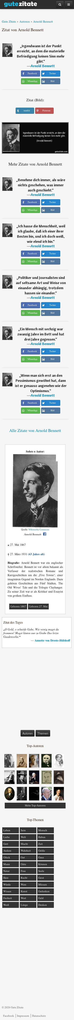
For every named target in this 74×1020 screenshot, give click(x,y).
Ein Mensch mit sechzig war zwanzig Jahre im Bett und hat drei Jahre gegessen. (40, 334)
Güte (23, 864)
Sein (23, 830)
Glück (6, 857)
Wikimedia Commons (39, 529)
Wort (23, 898)
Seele (41, 871)
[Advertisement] (37, 690)
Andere (7, 850)
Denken (42, 905)
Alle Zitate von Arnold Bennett (35, 430)
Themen (42, 733)
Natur (6, 871)
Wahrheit (26, 850)
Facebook (8, 1016)
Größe (41, 850)
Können (42, 864)
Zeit (40, 844)
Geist (41, 878)
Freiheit (7, 898)
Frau (23, 871)
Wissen (7, 891)
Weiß (6, 905)
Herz (5, 878)
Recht (24, 878)
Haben (41, 837)
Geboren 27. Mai (38, 606)
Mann (6, 864)
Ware (23, 884)
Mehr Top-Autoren (35, 805)
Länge (24, 905)
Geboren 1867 (18, 606)
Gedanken (44, 891)
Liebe (6, 837)
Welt (23, 837)
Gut (23, 857)
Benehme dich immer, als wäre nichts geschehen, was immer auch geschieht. (41, 184)
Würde (7, 884)
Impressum (23, 1016)
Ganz (41, 857)
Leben (6, 830)
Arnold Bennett (43, 65)
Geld (41, 898)
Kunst (24, 891)
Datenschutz (39, 1016)
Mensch (42, 830)
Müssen (42, 884)
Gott (5, 844)
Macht (24, 844)
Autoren (27, 733)
